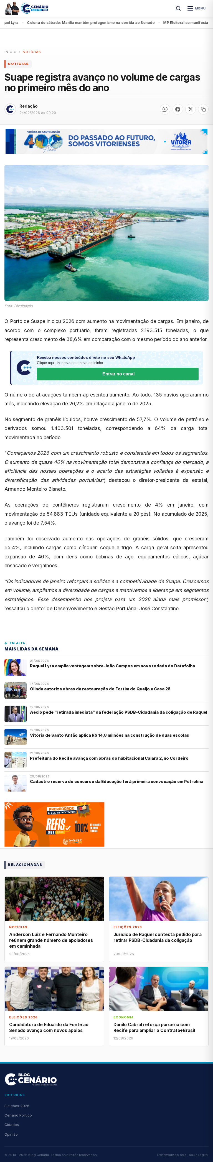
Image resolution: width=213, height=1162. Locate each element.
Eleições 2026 (16, 1105)
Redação (28, 106)
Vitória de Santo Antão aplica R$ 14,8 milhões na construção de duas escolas (110, 735)
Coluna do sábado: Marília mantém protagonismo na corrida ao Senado (68, 23)
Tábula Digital (198, 1155)
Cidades (11, 1124)
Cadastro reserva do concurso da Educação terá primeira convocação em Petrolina (116, 781)
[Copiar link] (203, 109)
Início (10, 52)
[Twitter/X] (190, 109)
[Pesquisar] (178, 8)
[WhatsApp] (165, 109)
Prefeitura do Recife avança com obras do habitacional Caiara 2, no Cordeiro (109, 758)
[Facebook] (178, 109)
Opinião (11, 1134)
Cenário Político (18, 1115)
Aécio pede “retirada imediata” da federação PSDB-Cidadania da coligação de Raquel (118, 712)
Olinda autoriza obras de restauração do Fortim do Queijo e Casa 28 (100, 688)
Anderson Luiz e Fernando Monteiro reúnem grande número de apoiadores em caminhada (51, 940)
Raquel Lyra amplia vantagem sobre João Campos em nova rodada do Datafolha (112, 665)
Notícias (32, 52)
